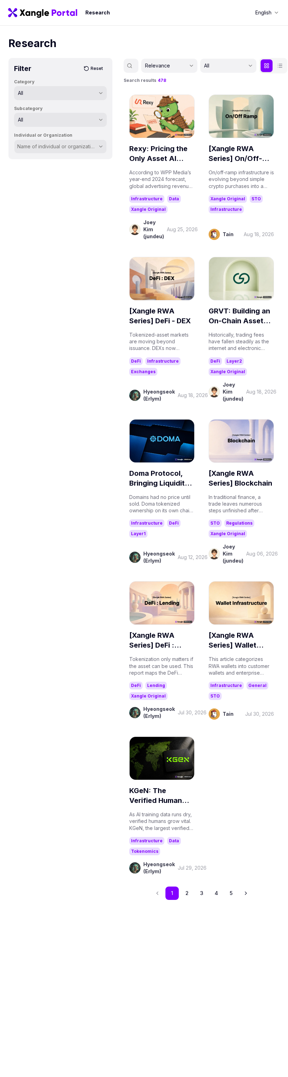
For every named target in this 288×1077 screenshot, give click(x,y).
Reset (97, 68)
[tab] (267, 65)
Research (97, 12)
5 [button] (231, 893)
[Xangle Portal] (43, 13)
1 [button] (172, 893)
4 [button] (216, 893)
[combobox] (266, 13)
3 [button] (201, 893)
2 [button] (187, 893)
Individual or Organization (43, 135)
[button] (246, 893)
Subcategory (28, 108)
